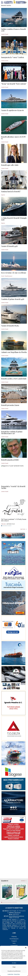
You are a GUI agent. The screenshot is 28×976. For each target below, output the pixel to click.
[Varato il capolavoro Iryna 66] (14, 98)
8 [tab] (10, 525)
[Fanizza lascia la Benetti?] (14, 179)
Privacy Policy (17, 974)
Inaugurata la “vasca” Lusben (12, 57)
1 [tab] (1, 525)
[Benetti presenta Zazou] (14, 393)
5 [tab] (6, 525)
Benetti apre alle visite (10, 165)
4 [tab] (5, 525)
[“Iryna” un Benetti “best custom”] (14, 72)
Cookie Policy (10, 974)
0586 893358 (17, 912)
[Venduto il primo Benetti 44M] (14, 287)
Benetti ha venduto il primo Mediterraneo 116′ (11, 432)
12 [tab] (16, 902)
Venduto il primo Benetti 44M (12, 299)
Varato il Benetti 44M (9, 246)
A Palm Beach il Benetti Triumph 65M (14, 219)
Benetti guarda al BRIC (10, 460)
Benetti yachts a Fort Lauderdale (14, 378)
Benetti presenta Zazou (10, 405)
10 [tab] (13, 902)
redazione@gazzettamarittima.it (16, 916)
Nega (14, 967)
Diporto (3, 195)
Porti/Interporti (14, 939)
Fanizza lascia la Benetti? (10, 191)
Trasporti (14, 941)
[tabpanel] (14, 521)
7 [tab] (9, 525)
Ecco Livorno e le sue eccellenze (13, 272)
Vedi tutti (22, 529)
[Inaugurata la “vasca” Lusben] (14, 45)
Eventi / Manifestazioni (6, 276)
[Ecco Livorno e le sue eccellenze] (14, 261)
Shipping (14, 936)
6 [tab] (8, 525)
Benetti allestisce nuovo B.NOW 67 (13, 138)
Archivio (23, 880)
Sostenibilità (14, 945)
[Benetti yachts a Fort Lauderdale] (14, 367)
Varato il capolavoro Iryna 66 (12, 110)
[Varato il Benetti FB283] (14, 314)
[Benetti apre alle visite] (14, 153)
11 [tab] (14, 902)
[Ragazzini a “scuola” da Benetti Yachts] (14, 474)
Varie (14, 943)
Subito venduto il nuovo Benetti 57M (13, 30)
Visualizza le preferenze (14, 971)
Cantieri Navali (4, 34)
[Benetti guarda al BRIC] (14, 448)
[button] (26, 947)
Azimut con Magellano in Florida (14, 352)
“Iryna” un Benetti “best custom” (13, 84)
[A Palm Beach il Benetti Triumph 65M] (14, 206)
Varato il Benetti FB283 (10, 325)
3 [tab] (4, 525)
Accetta (14, 963)
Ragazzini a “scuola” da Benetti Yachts (13, 487)
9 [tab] (12, 902)
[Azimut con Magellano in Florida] (14, 340)
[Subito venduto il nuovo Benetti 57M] (14, 17)
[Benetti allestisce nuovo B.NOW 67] (14, 125)
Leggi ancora (14, 521)
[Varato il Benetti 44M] (14, 234)
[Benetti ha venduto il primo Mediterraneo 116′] (14, 420)
